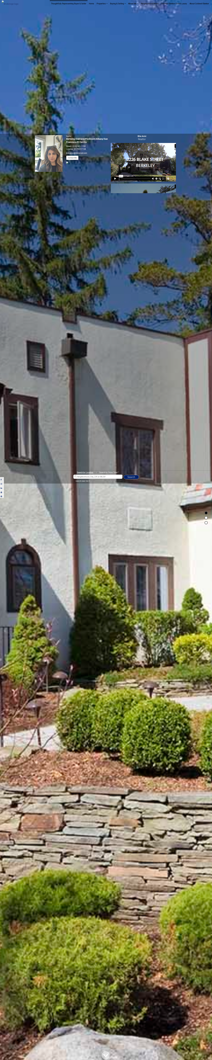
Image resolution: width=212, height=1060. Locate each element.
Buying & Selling (118, 4)
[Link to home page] (11, 3)
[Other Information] (206, 522)
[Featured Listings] (206, 517)
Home (91, 3)
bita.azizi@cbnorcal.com (76, 153)
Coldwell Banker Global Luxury (174, 3)
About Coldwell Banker (199, 3)
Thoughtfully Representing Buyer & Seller (68, 3)
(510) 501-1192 (79, 146)
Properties (102, 4)
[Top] (206, 513)
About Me (133, 4)
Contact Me (72, 158)
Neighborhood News (150, 3)
